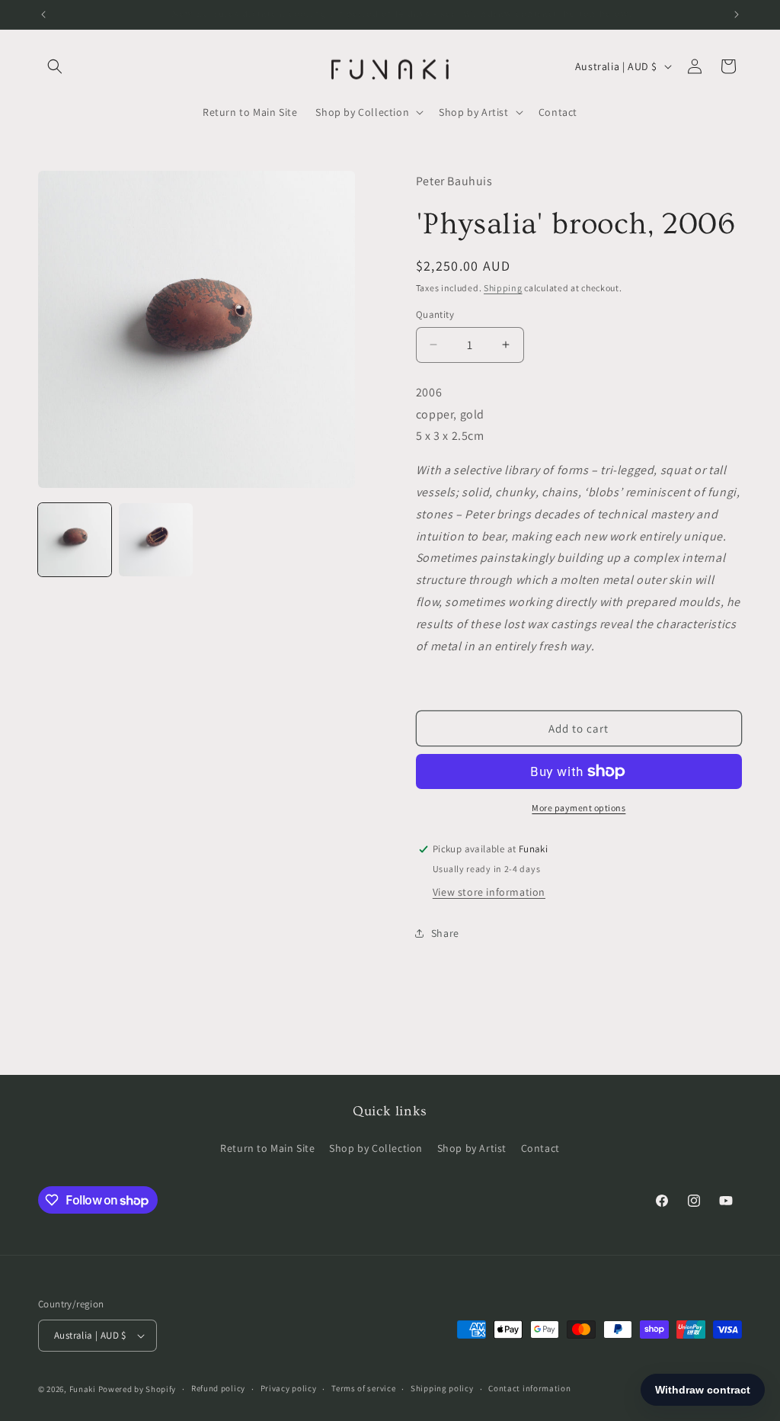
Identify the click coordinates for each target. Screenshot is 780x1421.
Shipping (503, 288)
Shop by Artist (472, 1148)
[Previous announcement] (43, 14)
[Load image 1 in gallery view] (74, 539)
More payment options (578, 807)
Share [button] (445, 933)
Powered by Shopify (137, 1389)
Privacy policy (289, 1388)
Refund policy (218, 1388)
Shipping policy (442, 1388)
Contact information (529, 1388)
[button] (55, 66)
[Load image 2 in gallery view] (155, 539)
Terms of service (363, 1388)
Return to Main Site (267, 1148)
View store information (489, 892)
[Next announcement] (736, 14)
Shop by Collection (376, 1148)
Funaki (82, 1389)
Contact (540, 1148)
